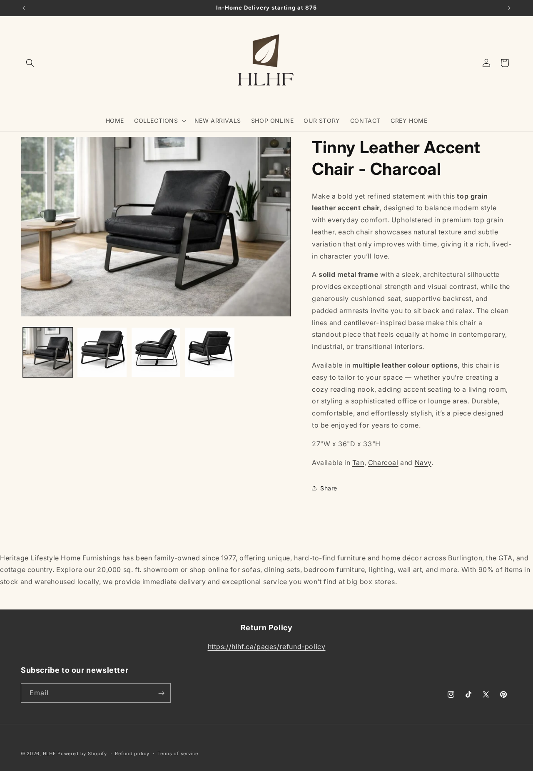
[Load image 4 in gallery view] (210, 352)
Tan (358, 462)
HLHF (49, 753)
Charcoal (383, 462)
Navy (423, 462)
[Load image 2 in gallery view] (102, 352)
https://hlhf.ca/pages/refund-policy (267, 646)
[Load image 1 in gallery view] (48, 352)
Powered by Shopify (82, 753)
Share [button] (328, 488)
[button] (30, 63)
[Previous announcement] (24, 8)
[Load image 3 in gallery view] (156, 352)
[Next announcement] (509, 8)
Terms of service (177, 753)
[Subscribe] (161, 693)
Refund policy (132, 753)
